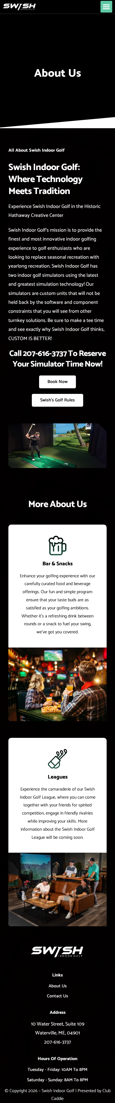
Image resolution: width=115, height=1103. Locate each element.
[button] (106, 7)
